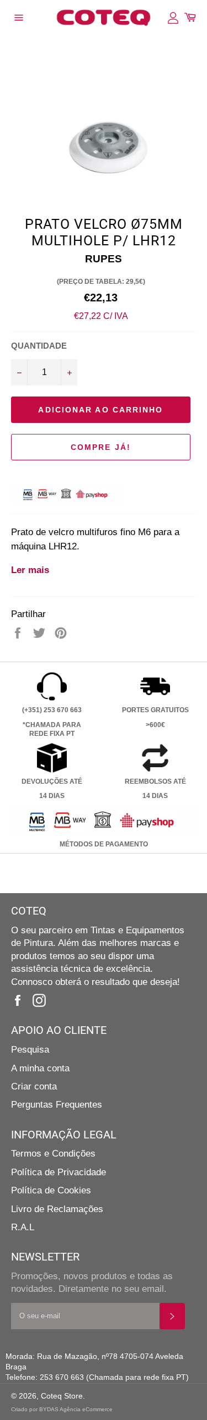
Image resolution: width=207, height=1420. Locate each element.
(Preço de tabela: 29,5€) (101, 281)
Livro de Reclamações (57, 1209)
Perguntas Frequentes (56, 1104)
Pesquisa (30, 1049)
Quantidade (39, 345)
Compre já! (101, 447)
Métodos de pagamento (104, 844)
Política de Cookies (51, 1190)
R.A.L (22, 1227)
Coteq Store (62, 1396)
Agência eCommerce (86, 1409)
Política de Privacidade (58, 1172)
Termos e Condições (53, 1153)
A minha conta (40, 1068)
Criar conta (34, 1086)
